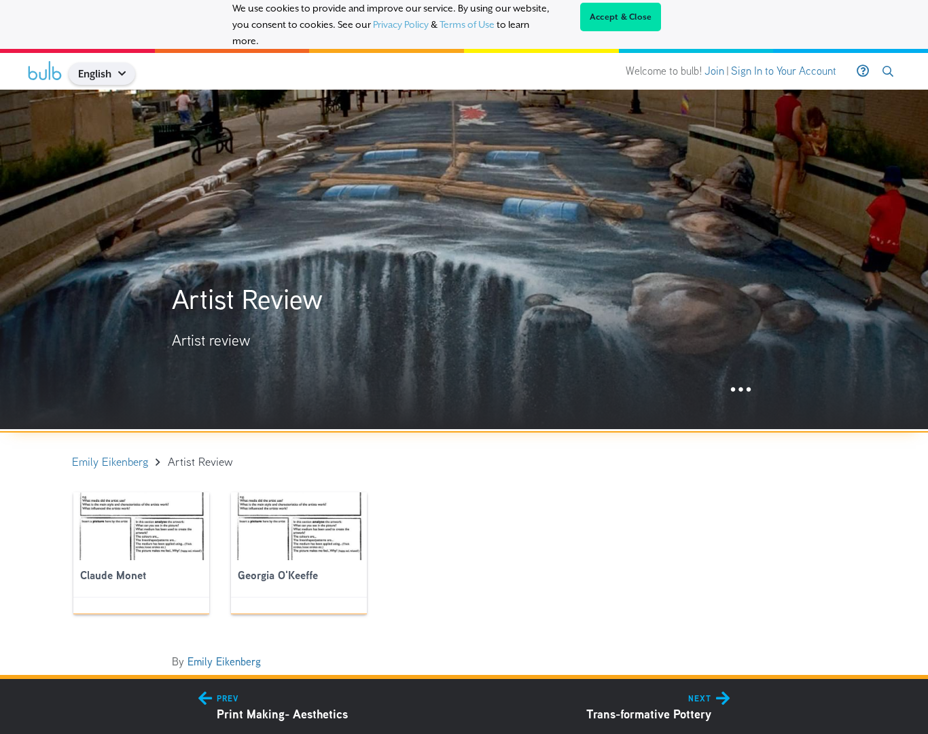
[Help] (862, 71)
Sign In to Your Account (783, 71)
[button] (127, 73)
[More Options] (741, 390)
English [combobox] (94, 73)
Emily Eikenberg (224, 661)
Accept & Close (621, 17)
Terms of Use (467, 24)
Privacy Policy (401, 24)
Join (714, 71)
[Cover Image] (464, 259)
